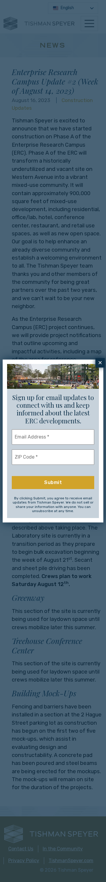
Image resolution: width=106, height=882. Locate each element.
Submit (53, 482)
